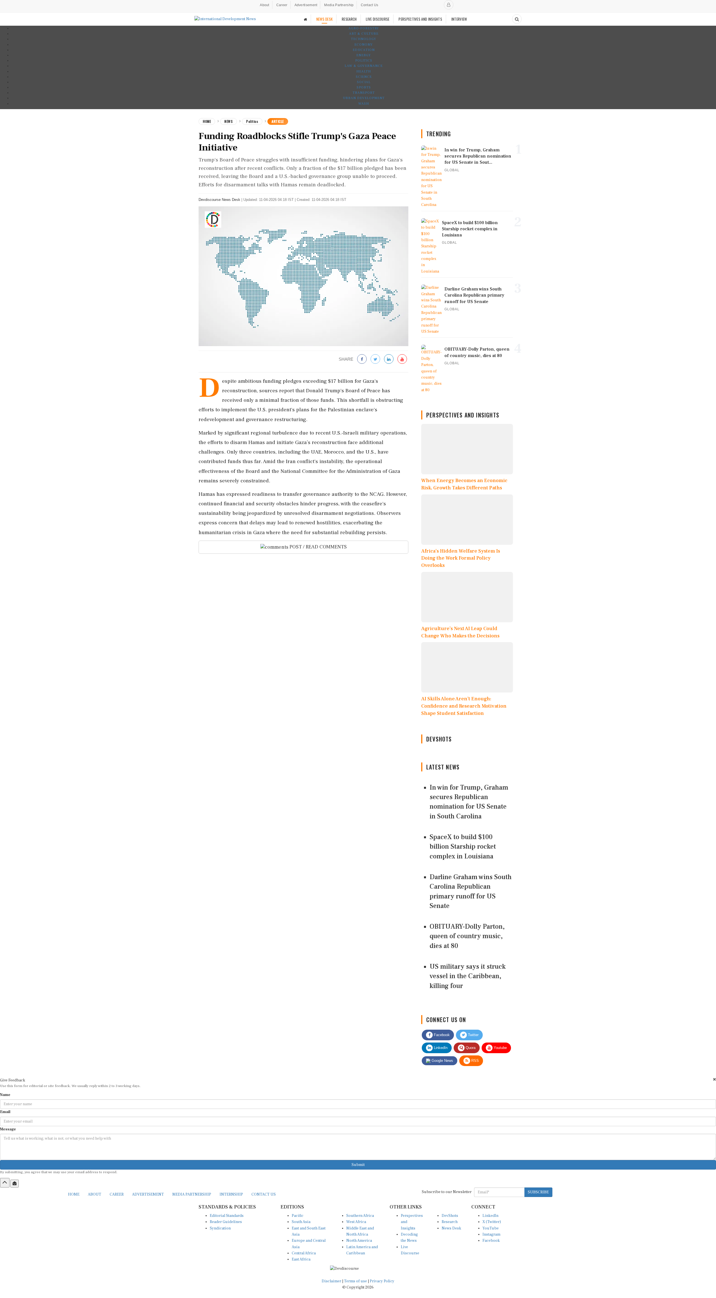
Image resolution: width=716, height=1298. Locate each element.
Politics (363, 60)
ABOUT (94, 1194)
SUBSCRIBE (538, 1192)
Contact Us (369, 5)
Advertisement (306, 5)
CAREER (117, 1194)
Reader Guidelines (226, 1221)
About (264, 5)
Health (363, 71)
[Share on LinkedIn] (389, 359)
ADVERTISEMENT (148, 1194)
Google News (441, 1060)
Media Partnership (339, 5)
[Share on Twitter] (375, 359)
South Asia (301, 1221)
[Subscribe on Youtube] (402, 359)
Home (207, 121)
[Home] (305, 19)
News (228, 121)
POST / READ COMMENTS (317, 547)
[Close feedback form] (714, 1079)
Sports (364, 87)
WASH (363, 104)
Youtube (500, 1048)
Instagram (491, 1234)
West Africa (356, 1221)
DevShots (450, 1215)
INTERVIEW (459, 19)
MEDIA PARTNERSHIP (191, 1194)
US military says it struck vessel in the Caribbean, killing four (468, 976)
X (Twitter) (491, 1221)
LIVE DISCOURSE (377, 19)
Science (364, 77)
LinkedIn (440, 1048)
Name (5, 1094)
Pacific (297, 1215)
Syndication (220, 1228)
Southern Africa (360, 1215)
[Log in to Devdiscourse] (448, 5)
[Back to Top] (5, 1182)
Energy (363, 55)
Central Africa (304, 1253)
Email (5, 1111)
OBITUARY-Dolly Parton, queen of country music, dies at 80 (467, 936)
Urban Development (364, 98)
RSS (474, 1060)
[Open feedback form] (14, 1183)
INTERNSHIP (231, 1194)
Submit (358, 1164)
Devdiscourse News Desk (219, 200)
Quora (470, 1048)
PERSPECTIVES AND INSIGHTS (420, 19)
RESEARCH (349, 19)
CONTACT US (263, 1194)
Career (282, 5)
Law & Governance (364, 66)
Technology (363, 39)
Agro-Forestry (363, 28)
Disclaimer (331, 1281)
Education (364, 50)
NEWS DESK (324, 19)
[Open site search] (517, 19)
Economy (363, 45)
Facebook (441, 1035)
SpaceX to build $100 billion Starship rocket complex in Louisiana (463, 847)
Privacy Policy (382, 1281)
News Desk (451, 1228)
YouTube (490, 1228)
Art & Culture (363, 34)
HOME (73, 1194)
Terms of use (356, 1281)
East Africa (301, 1259)
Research (450, 1221)
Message (8, 1129)
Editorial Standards (227, 1215)
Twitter (473, 1035)
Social (364, 82)
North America (359, 1240)
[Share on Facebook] (362, 359)
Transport (364, 93)
